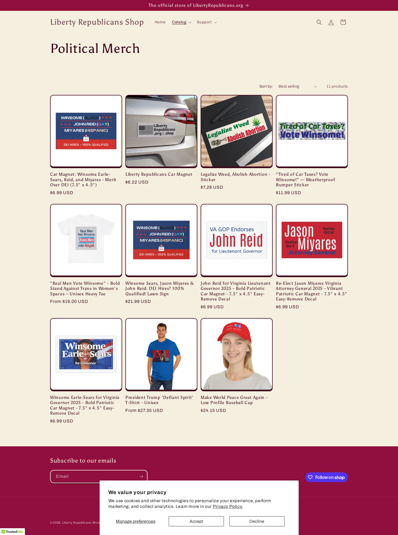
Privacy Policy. (228, 506)
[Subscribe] (141, 476)
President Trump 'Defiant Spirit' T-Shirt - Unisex (159, 400)
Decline (256, 521)
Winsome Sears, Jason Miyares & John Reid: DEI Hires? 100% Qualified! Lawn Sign (159, 288)
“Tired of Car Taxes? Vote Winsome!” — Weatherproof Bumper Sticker (305, 179)
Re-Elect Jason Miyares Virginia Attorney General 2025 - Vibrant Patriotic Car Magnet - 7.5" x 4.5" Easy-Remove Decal (311, 291)
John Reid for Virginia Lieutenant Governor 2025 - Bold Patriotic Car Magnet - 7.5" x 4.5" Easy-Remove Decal (236, 291)
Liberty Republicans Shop (81, 522)
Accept (196, 521)
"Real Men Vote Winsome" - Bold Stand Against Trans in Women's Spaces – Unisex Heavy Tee (85, 288)
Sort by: (266, 86)
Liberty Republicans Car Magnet (159, 174)
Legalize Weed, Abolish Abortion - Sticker (235, 177)
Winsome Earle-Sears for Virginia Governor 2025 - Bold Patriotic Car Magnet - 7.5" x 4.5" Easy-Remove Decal (84, 405)
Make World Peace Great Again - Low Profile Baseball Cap (234, 400)
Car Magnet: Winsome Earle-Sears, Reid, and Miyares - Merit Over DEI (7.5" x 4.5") (83, 179)
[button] (181, 22)
